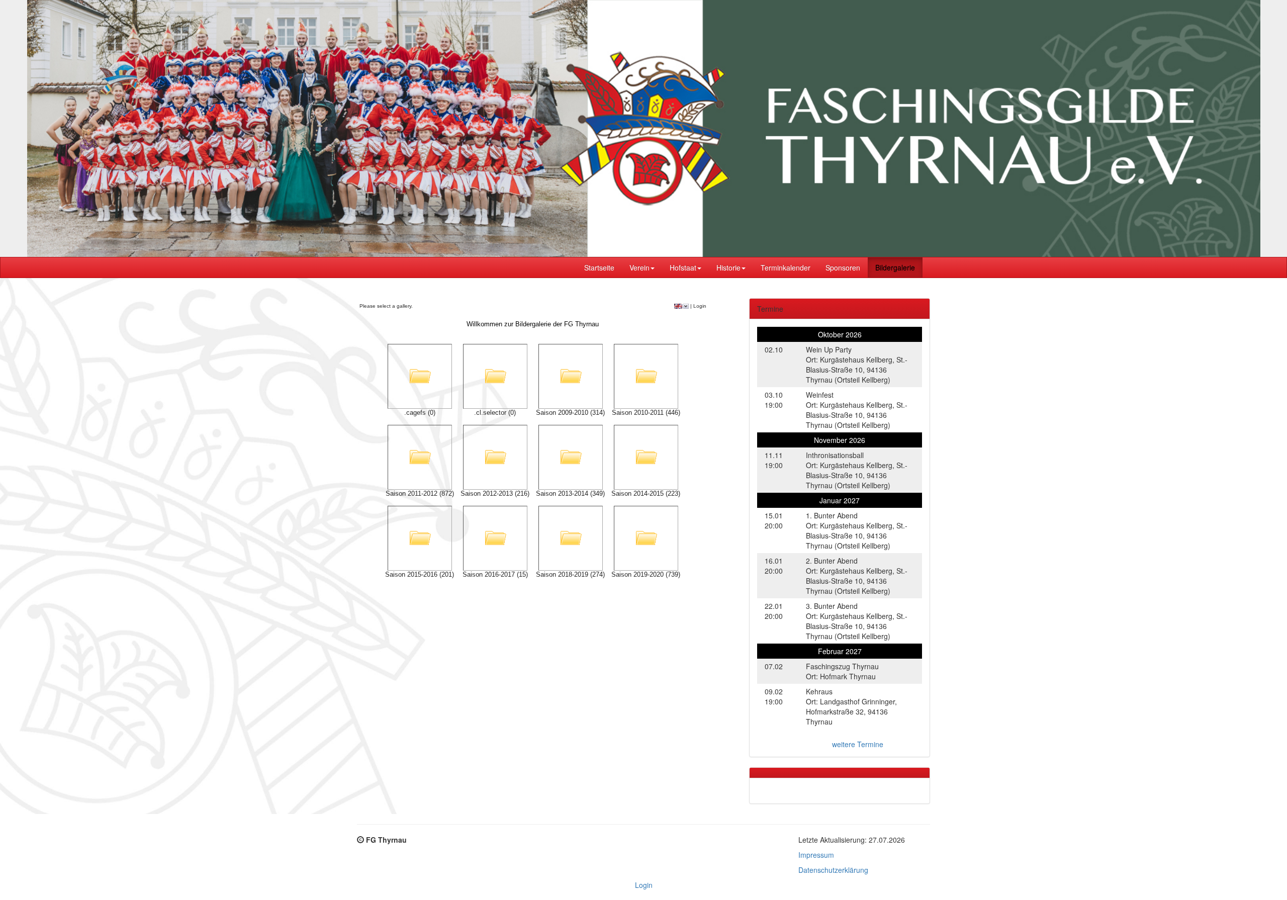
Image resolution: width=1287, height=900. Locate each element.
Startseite (599, 267)
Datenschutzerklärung (833, 870)
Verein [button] (639, 267)
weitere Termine (857, 744)
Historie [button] (728, 267)
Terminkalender (785, 267)
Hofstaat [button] (683, 267)
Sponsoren (842, 267)
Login (644, 885)
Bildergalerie (895, 267)
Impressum (816, 855)
